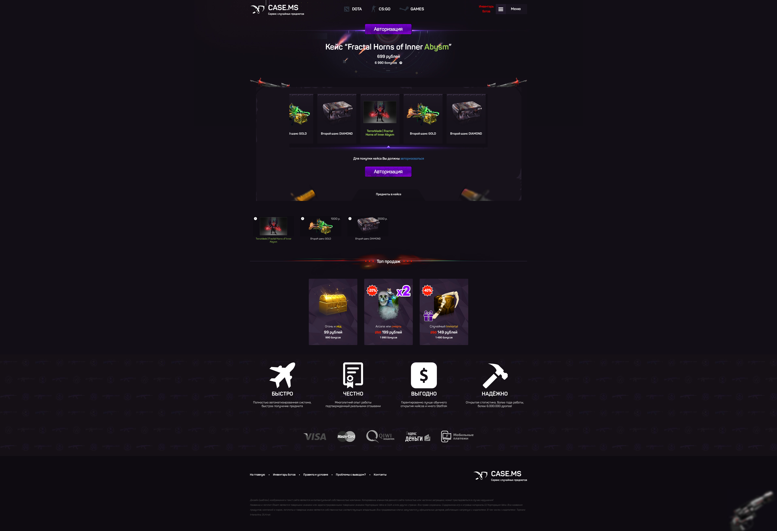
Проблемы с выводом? (351, 474)
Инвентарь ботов (284, 474)
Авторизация (388, 29)
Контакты (380, 474)
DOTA (357, 8)
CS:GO (384, 8)
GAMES (417, 8)
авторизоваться (412, 158)
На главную (257, 474)
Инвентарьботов (486, 9)
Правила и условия (315, 474)
